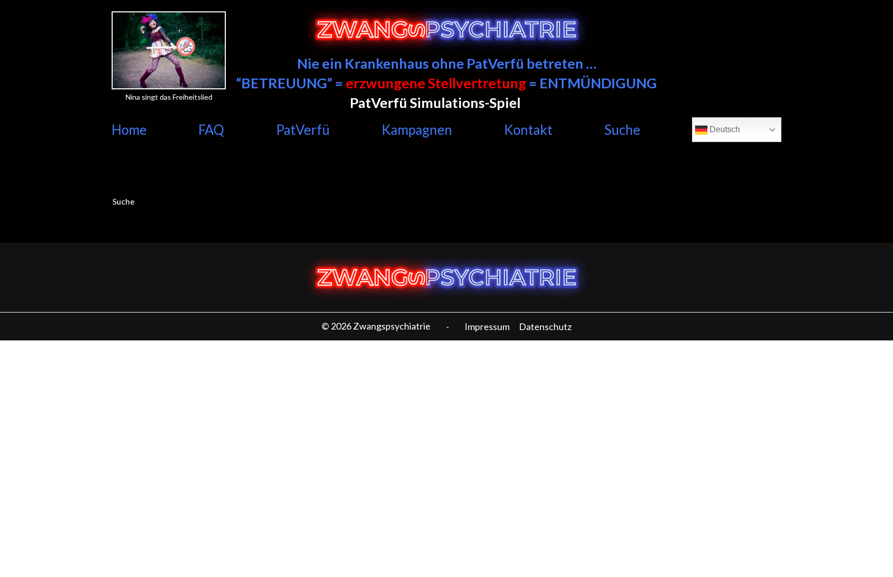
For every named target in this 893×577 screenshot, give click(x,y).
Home (129, 129)
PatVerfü (303, 129)
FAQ (211, 129)
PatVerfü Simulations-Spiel (435, 102)
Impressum (487, 326)
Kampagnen (416, 129)
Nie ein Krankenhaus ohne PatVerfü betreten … (446, 63)
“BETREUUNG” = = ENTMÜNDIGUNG (446, 82)
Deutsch (723, 129)
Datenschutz (545, 326)
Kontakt (528, 129)
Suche (622, 129)
